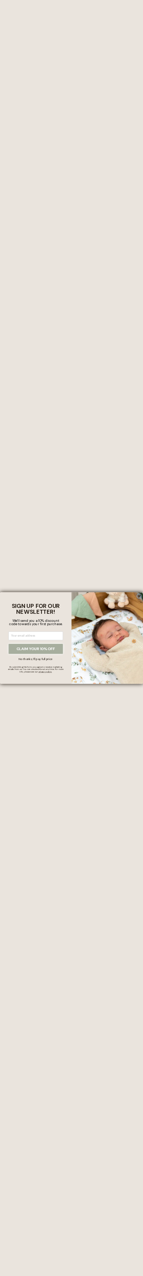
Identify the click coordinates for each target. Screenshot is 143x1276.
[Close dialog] (139, 596)
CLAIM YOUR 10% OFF (35, 648)
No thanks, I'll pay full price (35, 659)
